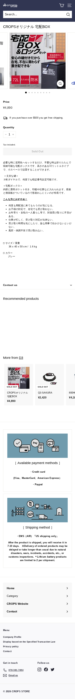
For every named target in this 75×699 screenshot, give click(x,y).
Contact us (10, 285)
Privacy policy (11, 646)
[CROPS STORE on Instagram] (39, 669)
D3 (21, 358)
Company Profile (12, 637)
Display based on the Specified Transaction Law (29, 642)
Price (6, 101)
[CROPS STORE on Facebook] (46, 669)
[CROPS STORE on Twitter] (52, 669)
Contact (7, 651)
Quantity (8, 127)
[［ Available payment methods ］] (37, 446)
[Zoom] (60, 83)
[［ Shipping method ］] (37, 510)
